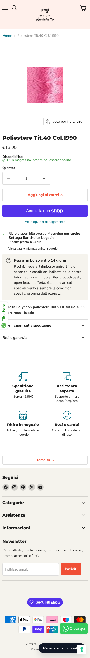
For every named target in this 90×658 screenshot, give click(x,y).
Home (7, 36)
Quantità (8, 168)
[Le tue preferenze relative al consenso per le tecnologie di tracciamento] (81, 649)
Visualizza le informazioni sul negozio (33, 248)
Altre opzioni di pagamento (45, 222)
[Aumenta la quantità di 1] (44, 178)
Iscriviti (71, 569)
